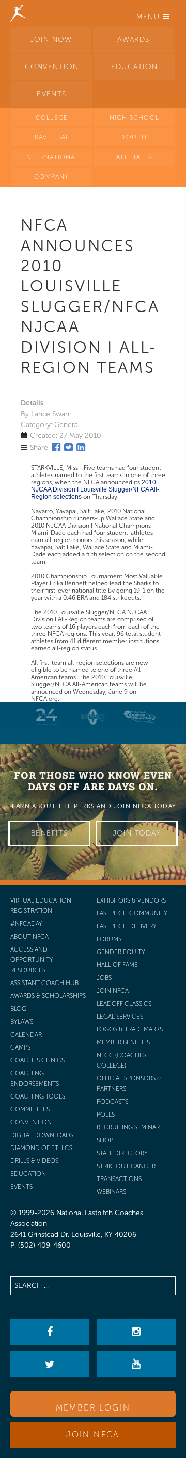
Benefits (49, 833)
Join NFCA (93, 1434)
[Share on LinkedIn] (80, 447)
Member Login (93, 1408)
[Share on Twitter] (68, 447)
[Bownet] (93, 716)
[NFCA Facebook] (49, 1332)
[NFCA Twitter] (49, 1364)
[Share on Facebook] (56, 447)
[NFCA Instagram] (136, 1332)
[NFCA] (18, 13)
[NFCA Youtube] (136, 1364)
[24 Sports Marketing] (46, 716)
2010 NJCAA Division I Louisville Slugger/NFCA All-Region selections (95, 489)
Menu (149, 16)
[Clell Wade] (139, 716)
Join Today (137, 833)
